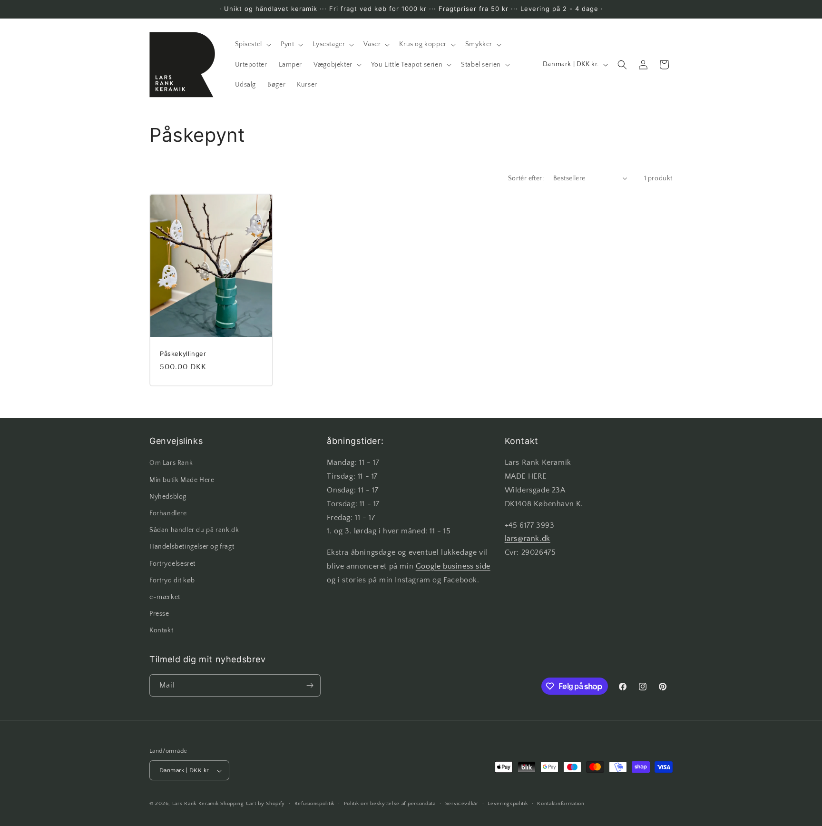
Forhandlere (168, 513)
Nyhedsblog (167, 497)
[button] (252, 44)
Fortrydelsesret (172, 564)
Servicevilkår (462, 803)
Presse (159, 614)
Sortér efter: (526, 178)
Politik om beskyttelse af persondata (390, 803)
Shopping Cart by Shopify (252, 804)
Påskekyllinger (183, 353)
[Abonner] (309, 685)
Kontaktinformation (561, 803)
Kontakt (161, 631)
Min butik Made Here (181, 480)
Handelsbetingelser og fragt (191, 547)
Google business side (453, 566)
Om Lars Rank (171, 463)
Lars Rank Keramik (195, 804)
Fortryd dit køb (172, 580)
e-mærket (164, 597)
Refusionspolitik (314, 803)
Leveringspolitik (508, 803)
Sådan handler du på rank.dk (194, 530)
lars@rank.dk (527, 539)
